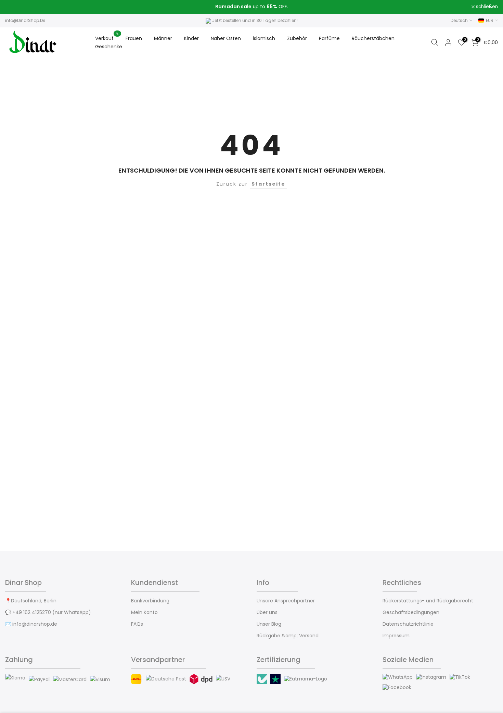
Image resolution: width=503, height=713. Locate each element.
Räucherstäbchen (373, 38)
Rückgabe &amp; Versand (288, 636)
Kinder (191, 38)
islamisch (264, 38)
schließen (19, 6)
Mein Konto (144, 612)
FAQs (137, 624)
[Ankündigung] (251, 7)
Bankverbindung (150, 601)
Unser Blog (269, 624)
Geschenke (108, 46)
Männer (163, 38)
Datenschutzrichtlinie (408, 624)
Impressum (396, 636)
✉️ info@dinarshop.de (31, 624)
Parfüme (329, 38)
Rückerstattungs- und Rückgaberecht (428, 601)
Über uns (267, 612)
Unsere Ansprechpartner (286, 601)
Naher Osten (226, 38)
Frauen (134, 38)
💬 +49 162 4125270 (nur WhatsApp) (48, 612)
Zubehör (297, 38)
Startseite (268, 183)
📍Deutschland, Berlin (30, 601)
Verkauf (107, 38)
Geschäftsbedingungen (411, 612)
